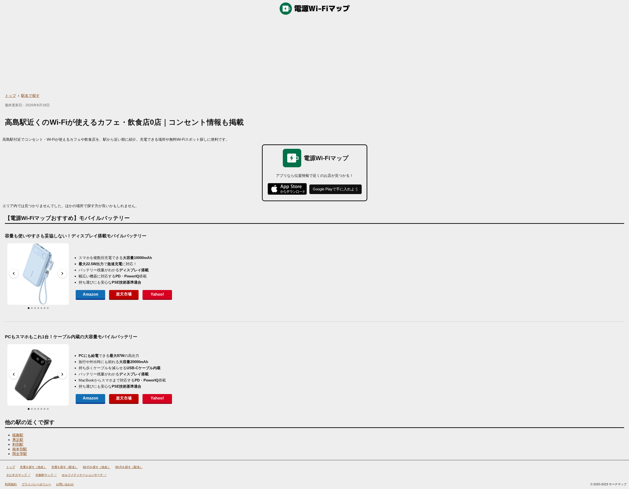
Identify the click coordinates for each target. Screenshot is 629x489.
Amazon (90, 294)
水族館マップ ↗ (46, 475)
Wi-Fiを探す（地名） (96, 467)
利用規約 (11, 484)
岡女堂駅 (19, 454)
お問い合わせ (65, 484)
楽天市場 (124, 294)
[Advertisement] (314, 54)
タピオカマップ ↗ (18, 475)
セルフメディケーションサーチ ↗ (84, 475)
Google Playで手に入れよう (335, 189)
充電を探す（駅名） (64, 467)
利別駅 (17, 444)
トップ (10, 95)
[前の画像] (13, 273)
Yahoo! (157, 294)
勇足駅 (17, 440)
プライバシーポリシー (36, 484)
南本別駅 (19, 449)
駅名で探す (30, 95)
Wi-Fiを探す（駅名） (129, 467)
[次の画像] (62, 273)
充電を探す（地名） (33, 467)
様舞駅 (17, 435)
